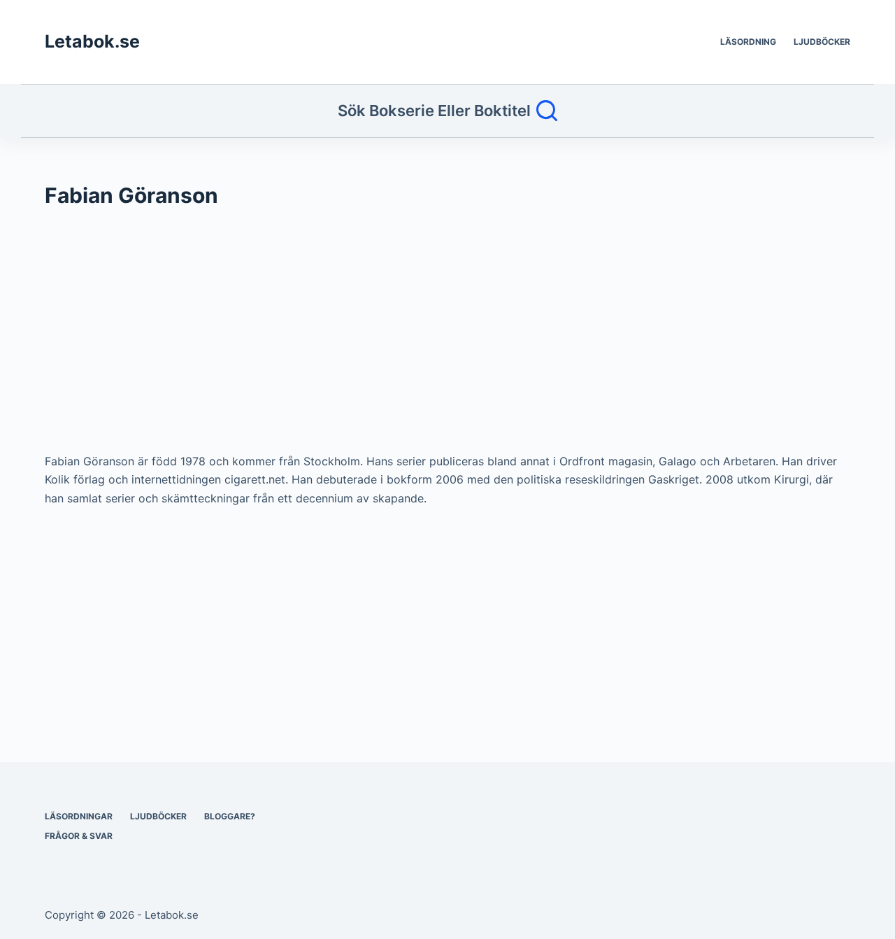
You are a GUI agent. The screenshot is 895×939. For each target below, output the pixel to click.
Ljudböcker (822, 41)
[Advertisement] (447, 337)
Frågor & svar (79, 836)
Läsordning (748, 41)
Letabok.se (92, 41)
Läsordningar (79, 816)
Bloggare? (229, 816)
